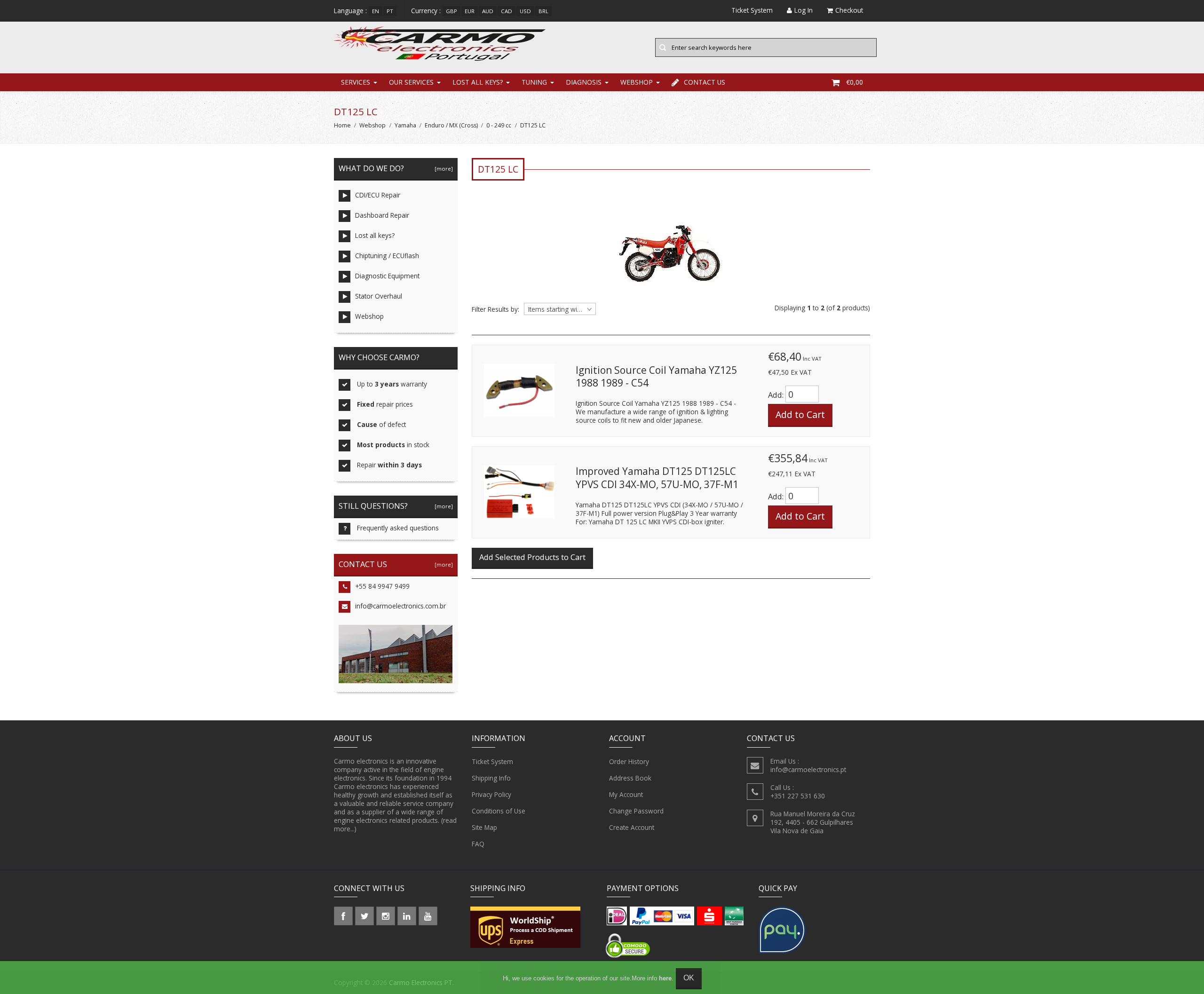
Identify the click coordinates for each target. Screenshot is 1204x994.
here (665, 978)
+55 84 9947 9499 (382, 586)
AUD (487, 11)
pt (390, 11)
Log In (803, 10)
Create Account (631, 827)
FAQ (478, 843)
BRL (543, 11)
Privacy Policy (491, 794)
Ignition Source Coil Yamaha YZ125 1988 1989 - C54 (656, 376)
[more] (442, 168)
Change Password (636, 810)
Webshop (636, 82)
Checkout (849, 10)
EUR (470, 11)
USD (525, 11)
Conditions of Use (498, 810)
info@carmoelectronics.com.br (400, 605)
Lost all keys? (477, 82)
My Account (626, 794)
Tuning (534, 82)
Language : (350, 10)
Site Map (484, 827)
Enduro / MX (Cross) (451, 125)
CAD (506, 11)
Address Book (630, 777)
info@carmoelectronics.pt (808, 769)
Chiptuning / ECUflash (387, 255)
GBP (451, 11)
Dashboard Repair (382, 215)
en (375, 11)
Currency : (426, 10)
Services (355, 82)
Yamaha (405, 125)
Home (342, 125)
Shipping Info (491, 777)
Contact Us (704, 82)
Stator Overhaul (378, 296)
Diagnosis (584, 82)
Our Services (411, 82)
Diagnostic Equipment (387, 275)
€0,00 (854, 82)
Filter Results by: (495, 309)
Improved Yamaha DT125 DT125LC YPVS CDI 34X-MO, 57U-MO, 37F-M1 (657, 478)
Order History (629, 761)
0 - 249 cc (498, 125)
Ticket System (492, 761)
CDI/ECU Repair (377, 194)
